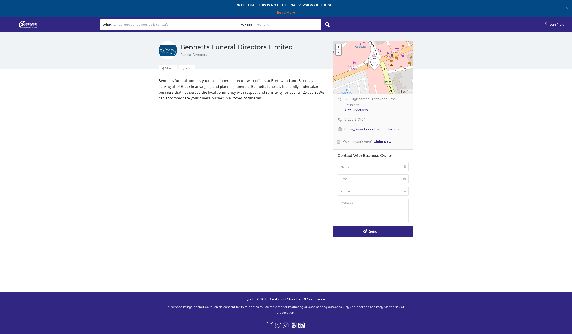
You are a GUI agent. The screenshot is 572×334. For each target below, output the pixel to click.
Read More (286, 13)
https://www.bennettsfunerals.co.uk (372, 129)
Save (188, 68)
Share (169, 68)
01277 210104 (355, 120)
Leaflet (406, 92)
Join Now (557, 25)
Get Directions (356, 110)
